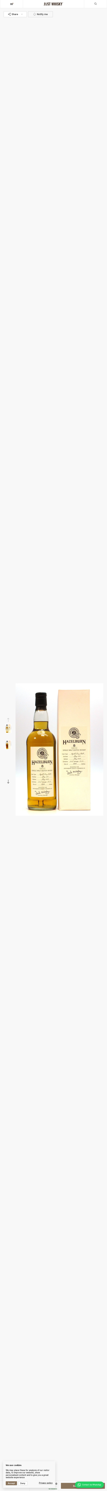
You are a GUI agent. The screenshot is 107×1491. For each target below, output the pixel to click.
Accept (11, 1483)
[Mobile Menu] (11, 4)
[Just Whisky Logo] (53, 4)
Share (15, 14)
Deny (22, 1483)
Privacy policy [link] (46, 1483)
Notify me (42, 14)
